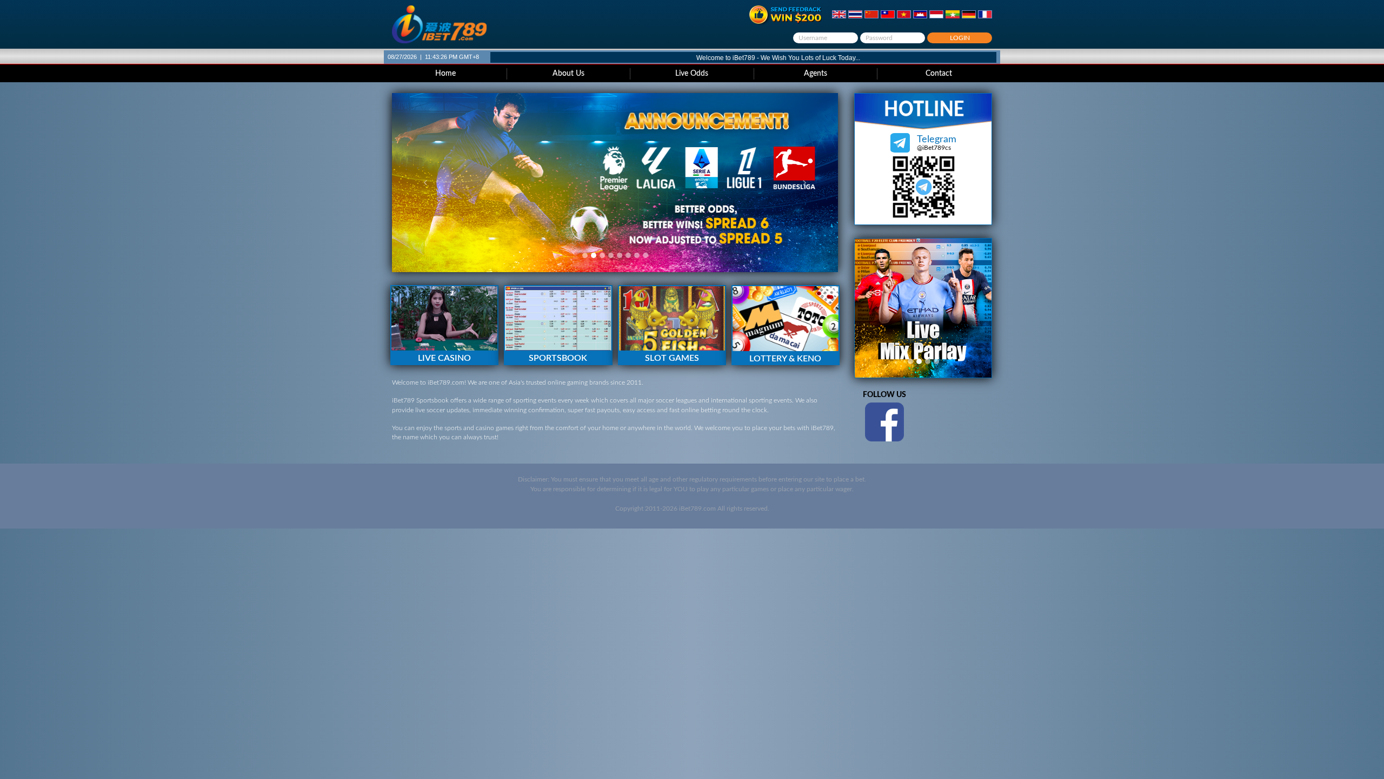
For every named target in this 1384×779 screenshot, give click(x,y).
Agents (815, 73)
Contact (939, 73)
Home (445, 73)
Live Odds (691, 73)
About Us (568, 73)
